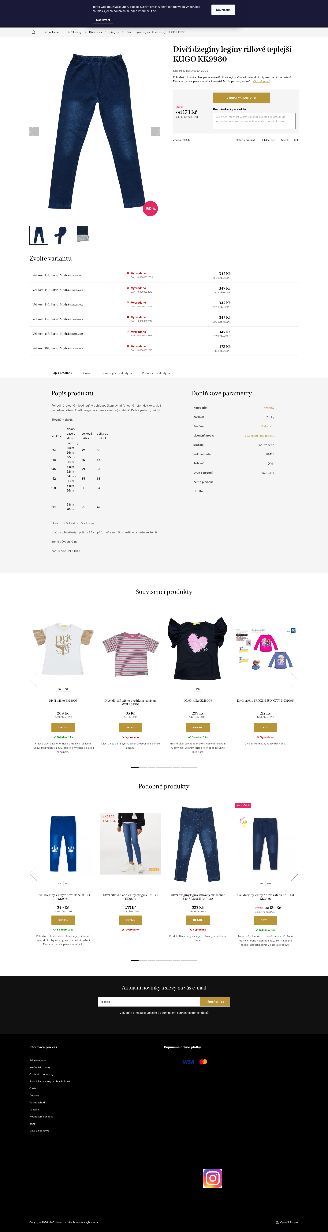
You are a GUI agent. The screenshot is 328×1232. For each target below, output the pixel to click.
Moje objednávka (39, 1130)
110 (66, 883)
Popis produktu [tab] (61, 373)
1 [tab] (135, 767)
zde (153, 11)
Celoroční (267, 426)
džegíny (269, 408)
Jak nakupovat (37, 1060)
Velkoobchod (37, 1102)
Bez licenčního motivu (259, 435)
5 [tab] (168, 767)
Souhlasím (223, 10)
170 (269, 883)
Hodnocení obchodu (41, 1116)
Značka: (181, 140)
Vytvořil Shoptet (289, 1222)
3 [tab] (151, 767)
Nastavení (103, 20)
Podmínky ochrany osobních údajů (49, 1081)
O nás (32, 1088)
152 (66, 689)
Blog (32, 1123)
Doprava (34, 1095)
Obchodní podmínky (41, 1074)
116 (59, 689)
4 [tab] (160, 767)
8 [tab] (193, 767)
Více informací (261, 81)
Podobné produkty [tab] (154, 373)
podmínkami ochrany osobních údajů (184, 1013)
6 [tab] (176, 767)
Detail (63, 727)
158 (198, 689)
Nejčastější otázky (39, 1067)
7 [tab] (185, 767)
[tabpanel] (63, 684)
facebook (192, 1178)
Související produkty (115, 373)
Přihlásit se (215, 1002)
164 (261, 883)
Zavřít (194, 138)
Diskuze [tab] (87, 373)
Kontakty (34, 1109)
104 (59, 883)
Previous (33, 680)
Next (294, 680)
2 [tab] (143, 767)
